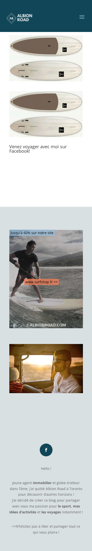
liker (45, 526)
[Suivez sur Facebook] (46, 450)
